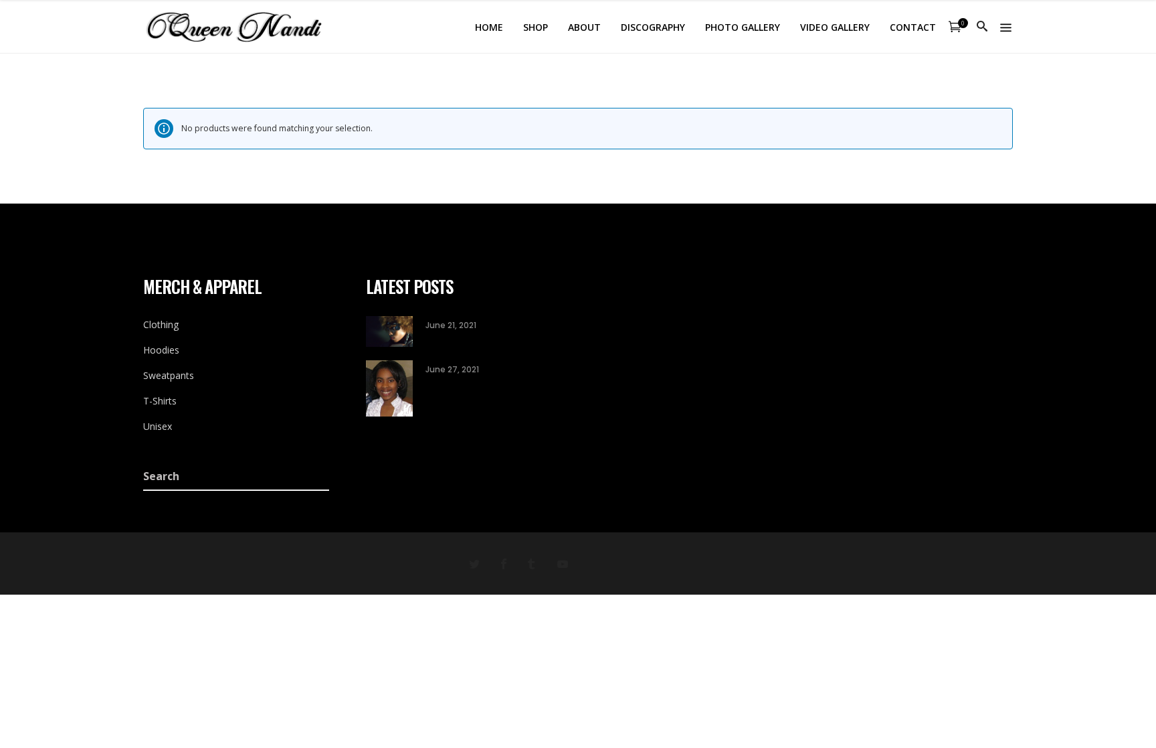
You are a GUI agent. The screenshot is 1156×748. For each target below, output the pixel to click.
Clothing (161, 324)
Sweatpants (168, 375)
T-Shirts (160, 400)
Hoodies (161, 350)
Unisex (157, 426)
